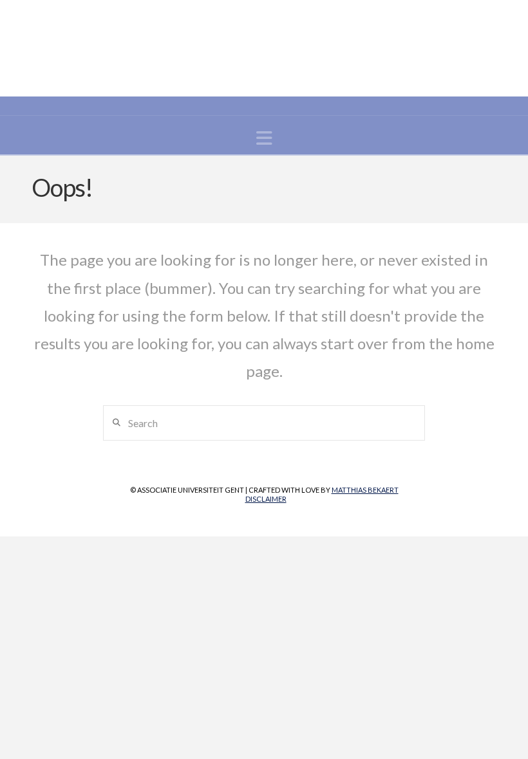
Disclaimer (266, 499)
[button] (264, 138)
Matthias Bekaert (365, 490)
